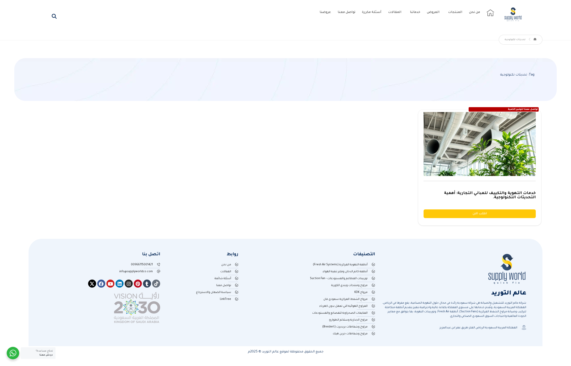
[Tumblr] (147, 284)
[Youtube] (110, 284)
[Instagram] (129, 284)
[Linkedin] (120, 284)
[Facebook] (101, 284)
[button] (54, 16)
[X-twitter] (92, 284)
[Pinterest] (138, 284)
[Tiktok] (156, 284)
